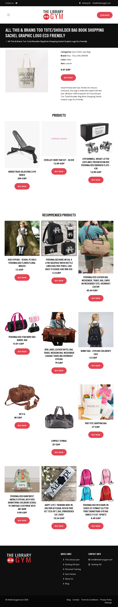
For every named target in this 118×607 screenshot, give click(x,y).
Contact (76, 599)
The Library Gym (72, 559)
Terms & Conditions (89, 599)
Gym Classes (70, 574)
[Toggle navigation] (8, 15)
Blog (67, 583)
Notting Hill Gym (72, 564)
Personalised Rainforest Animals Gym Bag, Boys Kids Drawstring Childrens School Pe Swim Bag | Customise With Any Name (22, 502)
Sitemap (108, 602)
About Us (69, 579)
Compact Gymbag (59, 440)
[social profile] (16, 3)
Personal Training (73, 569)
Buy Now (68, 77)
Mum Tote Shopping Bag (96, 423)
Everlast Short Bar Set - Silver (59, 159)
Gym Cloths (77, 52)
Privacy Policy (106, 599)
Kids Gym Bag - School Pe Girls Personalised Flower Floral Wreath (22, 262)
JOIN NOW (104, 15)
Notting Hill (86, 3)
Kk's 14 (22, 413)
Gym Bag (86, 52)
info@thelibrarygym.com (102, 3)
